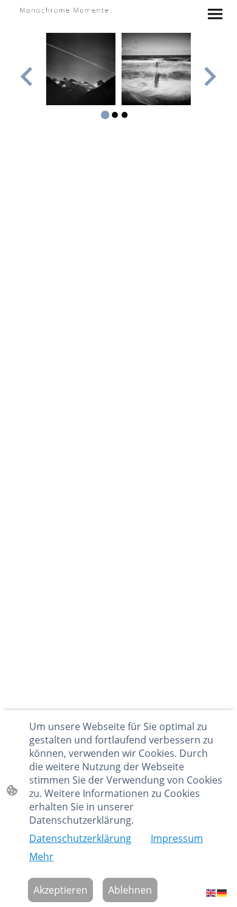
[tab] (105, 115)
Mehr (41, 856)
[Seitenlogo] (64, 9)
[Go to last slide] (28, 76)
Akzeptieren (60, 890)
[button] (211, 892)
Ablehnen (130, 890)
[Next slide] (209, 76)
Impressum (177, 838)
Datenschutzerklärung (80, 838)
